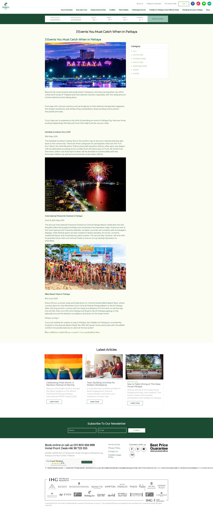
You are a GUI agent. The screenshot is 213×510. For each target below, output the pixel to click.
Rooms (109, 17)
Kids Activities (123, 10)
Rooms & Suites (66, 10)
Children (140, 17)
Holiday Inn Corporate (153, 4)
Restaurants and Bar (98, 10)
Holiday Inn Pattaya (6, 6)
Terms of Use (114, 445)
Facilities (112, 10)
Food (136, 70)
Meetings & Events (139, 10)
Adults (124, 17)
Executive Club (81, 10)
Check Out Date (76, 17)
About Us (140, 4)
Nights (93, 17)
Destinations (140, 66)
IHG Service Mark (170, 4)
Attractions (139, 59)
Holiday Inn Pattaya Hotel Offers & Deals (164, 10)
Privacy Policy (114, 448)
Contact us (113, 451)
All (135, 51)
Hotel (136, 74)
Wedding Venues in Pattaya (192, 10)
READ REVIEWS (87, 462)
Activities (138, 55)
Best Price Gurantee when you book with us (159, 448)
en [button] (184, 4)
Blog (208, 10)
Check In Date (55, 17)
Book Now (157, 19)
